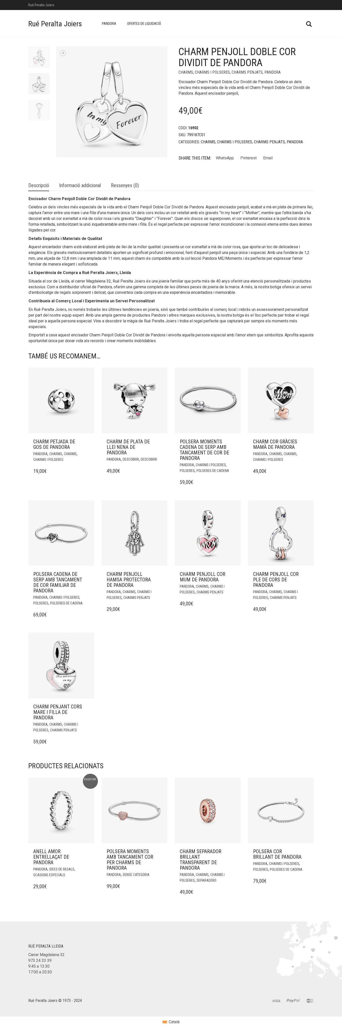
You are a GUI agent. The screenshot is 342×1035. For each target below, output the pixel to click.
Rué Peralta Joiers (55, 23)
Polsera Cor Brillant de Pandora (277, 854)
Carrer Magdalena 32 (46, 954)
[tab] (38, 185)
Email (268, 158)
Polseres (187, 471)
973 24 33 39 (40, 960)
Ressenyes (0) (125, 185)
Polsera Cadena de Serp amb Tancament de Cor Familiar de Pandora (57, 582)
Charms (186, 72)
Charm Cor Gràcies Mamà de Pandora (275, 444)
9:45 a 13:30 (39, 966)
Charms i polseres (212, 72)
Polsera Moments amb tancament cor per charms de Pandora (130, 859)
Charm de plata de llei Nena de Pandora (128, 447)
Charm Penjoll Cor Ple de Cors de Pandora (276, 579)
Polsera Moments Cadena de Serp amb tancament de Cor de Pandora (204, 450)
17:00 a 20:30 (40, 972)
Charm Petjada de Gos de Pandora (54, 444)
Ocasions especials (49, 875)
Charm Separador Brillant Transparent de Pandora (200, 859)
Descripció (38, 185)
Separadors (207, 880)
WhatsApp (225, 158)
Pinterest (248, 158)
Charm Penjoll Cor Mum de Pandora (202, 577)
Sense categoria (136, 875)
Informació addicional (80, 185)
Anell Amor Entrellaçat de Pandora (51, 856)
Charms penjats (247, 72)
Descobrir (131, 459)
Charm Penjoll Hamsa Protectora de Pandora (129, 579)
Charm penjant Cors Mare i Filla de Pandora (57, 712)
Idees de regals (61, 869)
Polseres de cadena (213, 471)
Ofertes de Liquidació (144, 24)
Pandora (109, 24)
